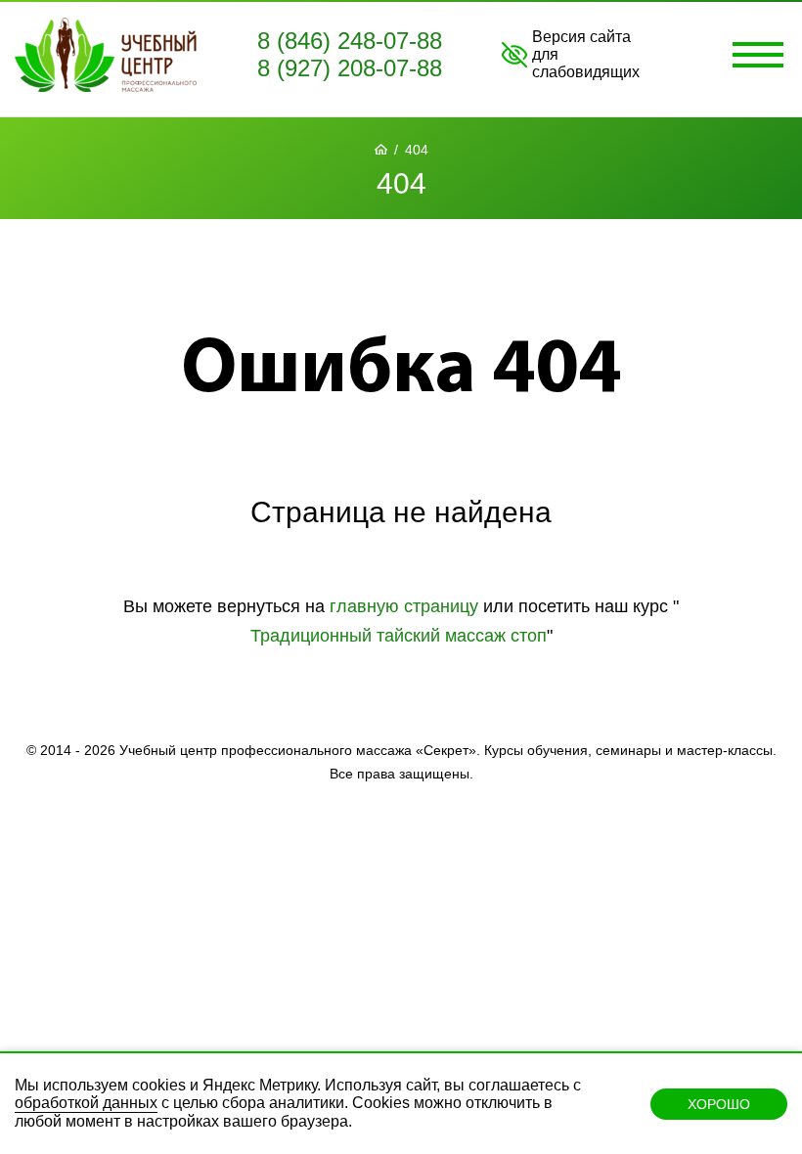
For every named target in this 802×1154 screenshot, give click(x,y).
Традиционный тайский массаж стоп (398, 635)
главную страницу (404, 606)
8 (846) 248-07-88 (349, 40)
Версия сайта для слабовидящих (586, 54)
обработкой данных (86, 1102)
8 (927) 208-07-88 (349, 68)
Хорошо (719, 1104)
